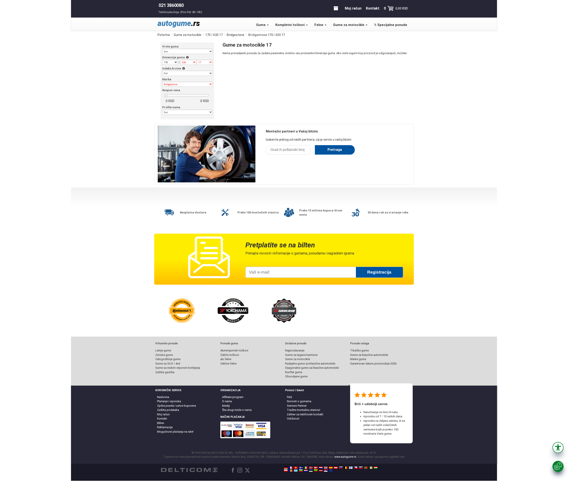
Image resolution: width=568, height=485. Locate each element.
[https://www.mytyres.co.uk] (325, 468)
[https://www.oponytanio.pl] (286, 470)
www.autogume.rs (345, 456)
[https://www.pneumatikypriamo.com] (361, 468)
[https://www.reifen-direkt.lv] (321, 470)
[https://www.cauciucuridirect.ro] (291, 470)
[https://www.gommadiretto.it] (306, 468)
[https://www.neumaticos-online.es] (331, 468)
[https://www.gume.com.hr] (306, 470)
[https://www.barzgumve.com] (301, 470)
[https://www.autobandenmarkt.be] (345, 468)
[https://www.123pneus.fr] (291, 468)
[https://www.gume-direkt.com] (341, 468)
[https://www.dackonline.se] (301, 468)
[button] (558, 447)
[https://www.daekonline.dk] (316, 468)
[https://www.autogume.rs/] (325, 470)
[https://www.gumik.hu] (375, 468)
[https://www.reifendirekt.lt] (316, 470)
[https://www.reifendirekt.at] (335, 468)
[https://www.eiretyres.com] (371, 468)
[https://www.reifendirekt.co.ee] (311, 470)
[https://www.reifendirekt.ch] (296, 468)
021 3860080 (171, 5)
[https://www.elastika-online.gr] (296, 470)
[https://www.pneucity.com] (365, 468)
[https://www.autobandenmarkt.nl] (321, 468)
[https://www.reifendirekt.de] (286, 468)
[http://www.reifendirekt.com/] (331, 470)
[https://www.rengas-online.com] (351, 468)
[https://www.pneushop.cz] (355, 468)
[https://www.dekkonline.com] (311, 468)
